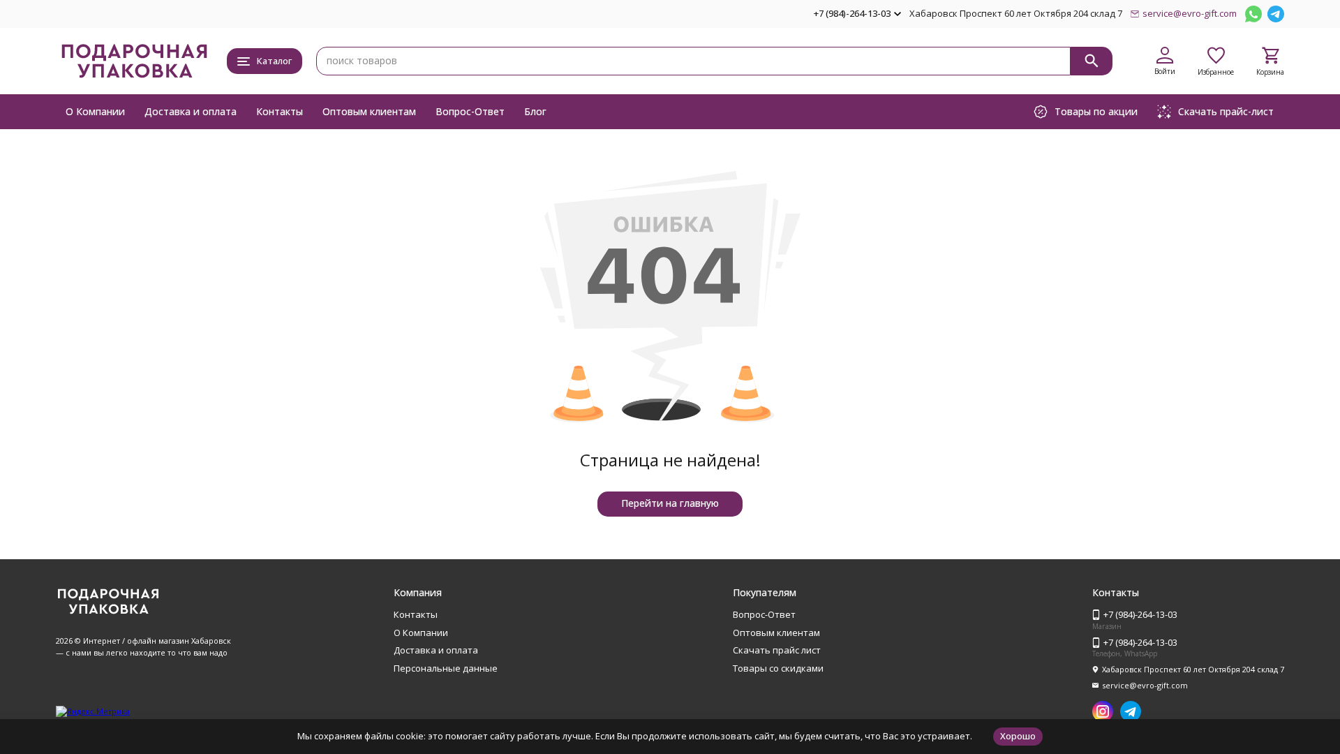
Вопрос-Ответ (470, 111)
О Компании (95, 111)
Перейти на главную (670, 503)
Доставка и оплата (190, 111)
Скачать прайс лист (777, 650)
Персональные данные (446, 668)
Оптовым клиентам (369, 111)
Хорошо (1018, 736)
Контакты (279, 111)
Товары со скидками (778, 668)
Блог (535, 111)
